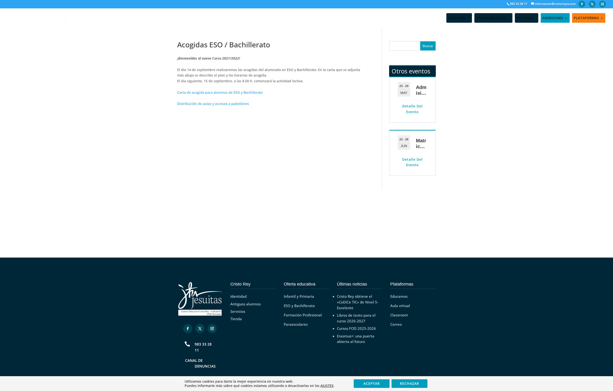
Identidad (238, 296)
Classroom (399, 315)
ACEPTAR (371, 383)
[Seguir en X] (199, 328)
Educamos (399, 296)
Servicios (524, 18)
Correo (396, 324)
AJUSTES (327, 386)
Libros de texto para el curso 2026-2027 (356, 318)
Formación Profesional (303, 315)
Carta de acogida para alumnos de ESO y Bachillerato (220, 92)
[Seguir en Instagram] (212, 328)
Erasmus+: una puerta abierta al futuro (355, 339)
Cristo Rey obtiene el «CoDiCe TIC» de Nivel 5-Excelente (357, 302)
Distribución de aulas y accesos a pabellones (213, 103)
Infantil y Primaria (299, 296)
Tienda (236, 318)
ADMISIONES (552, 18)
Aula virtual (400, 305)
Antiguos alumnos (245, 304)
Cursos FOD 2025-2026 (356, 328)
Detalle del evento (412, 109)
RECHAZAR (409, 383)
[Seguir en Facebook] (187, 328)
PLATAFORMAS (586, 18)
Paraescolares (296, 324)
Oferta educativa (491, 18)
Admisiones (421, 93)
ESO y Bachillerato (299, 305)
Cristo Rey (456, 18)
